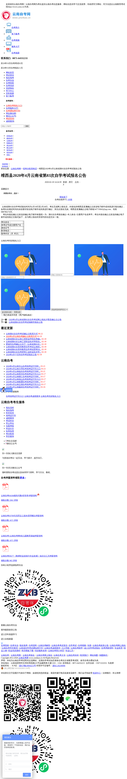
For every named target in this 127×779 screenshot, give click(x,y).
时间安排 (10, 413)
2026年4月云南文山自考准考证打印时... (23, 366)
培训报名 (10, 88)
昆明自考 (10, 136)
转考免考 (5, 166)
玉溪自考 (10, 140)
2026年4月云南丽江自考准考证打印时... (23, 377)
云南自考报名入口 (14, 105)
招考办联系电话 (30, 169)
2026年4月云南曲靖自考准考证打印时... (23, 387)
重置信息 (17, 312)
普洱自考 (10, 150)
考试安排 (10, 119)
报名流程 (10, 408)
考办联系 (10, 434)
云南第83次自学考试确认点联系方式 (22, 334)
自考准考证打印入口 (15, 396)
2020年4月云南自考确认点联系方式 (21, 336)
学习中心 (10, 91)
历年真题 (10, 93)
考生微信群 (11, 113)
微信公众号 (11, 116)
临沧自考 (10, 152)
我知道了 (63, 197)
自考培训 (10, 85)
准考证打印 (11, 415)
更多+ (8, 155)
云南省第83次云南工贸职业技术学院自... (23, 341)
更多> (23, 477)
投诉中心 (97, 673)
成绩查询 (10, 121)
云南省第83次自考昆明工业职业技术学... (23, 352)
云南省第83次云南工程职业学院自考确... (23, 339)
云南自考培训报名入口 (51, 396)
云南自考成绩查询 (32, 396)
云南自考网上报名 (44, 655)
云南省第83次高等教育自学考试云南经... (23, 347)
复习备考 (10, 96)
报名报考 (10, 78)
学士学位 (10, 423)
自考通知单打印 (13, 111)
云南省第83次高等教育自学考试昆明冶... (23, 349)
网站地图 (94, 655)
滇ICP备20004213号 (27, 666)
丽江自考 (10, 148)
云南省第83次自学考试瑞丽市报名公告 (26, 322)
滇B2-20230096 (58, 666)
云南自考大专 (59, 655)
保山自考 (10, 145)
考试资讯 (10, 75)
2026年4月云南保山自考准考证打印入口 (23, 379)
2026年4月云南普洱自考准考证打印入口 (23, 374)
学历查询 (10, 436)
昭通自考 (10, 143)
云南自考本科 (73, 655)
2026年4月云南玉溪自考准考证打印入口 (23, 384)
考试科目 (10, 421)
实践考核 (5, 164)
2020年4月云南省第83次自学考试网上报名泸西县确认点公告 (35, 320)
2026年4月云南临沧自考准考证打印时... (23, 371)
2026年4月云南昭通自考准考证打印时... (23, 382)
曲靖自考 (10, 138)
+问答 (69, 200)
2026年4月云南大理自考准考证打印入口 (23, 369)
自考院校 (10, 83)
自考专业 (10, 80)
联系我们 (84, 655)
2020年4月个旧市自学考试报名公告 (21, 355)
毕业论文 (10, 428)
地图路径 (103, 655)
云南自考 (5, 655)
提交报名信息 (7, 312)
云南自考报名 (28, 655)
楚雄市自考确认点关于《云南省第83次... (23, 344)
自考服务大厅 (12, 108)
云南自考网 (16, 169)
